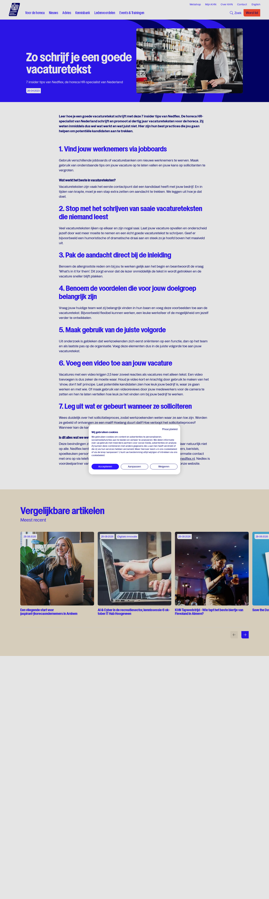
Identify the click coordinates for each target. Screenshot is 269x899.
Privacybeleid (170, 429)
